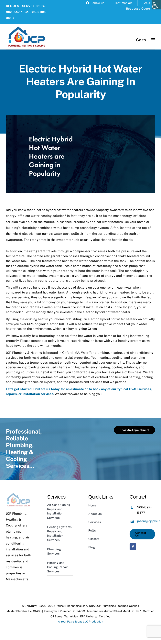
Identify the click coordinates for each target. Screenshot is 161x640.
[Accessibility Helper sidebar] (156, 4)
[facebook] (133, 546)
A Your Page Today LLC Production (80, 621)
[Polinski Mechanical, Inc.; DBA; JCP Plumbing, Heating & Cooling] (27, 26)
